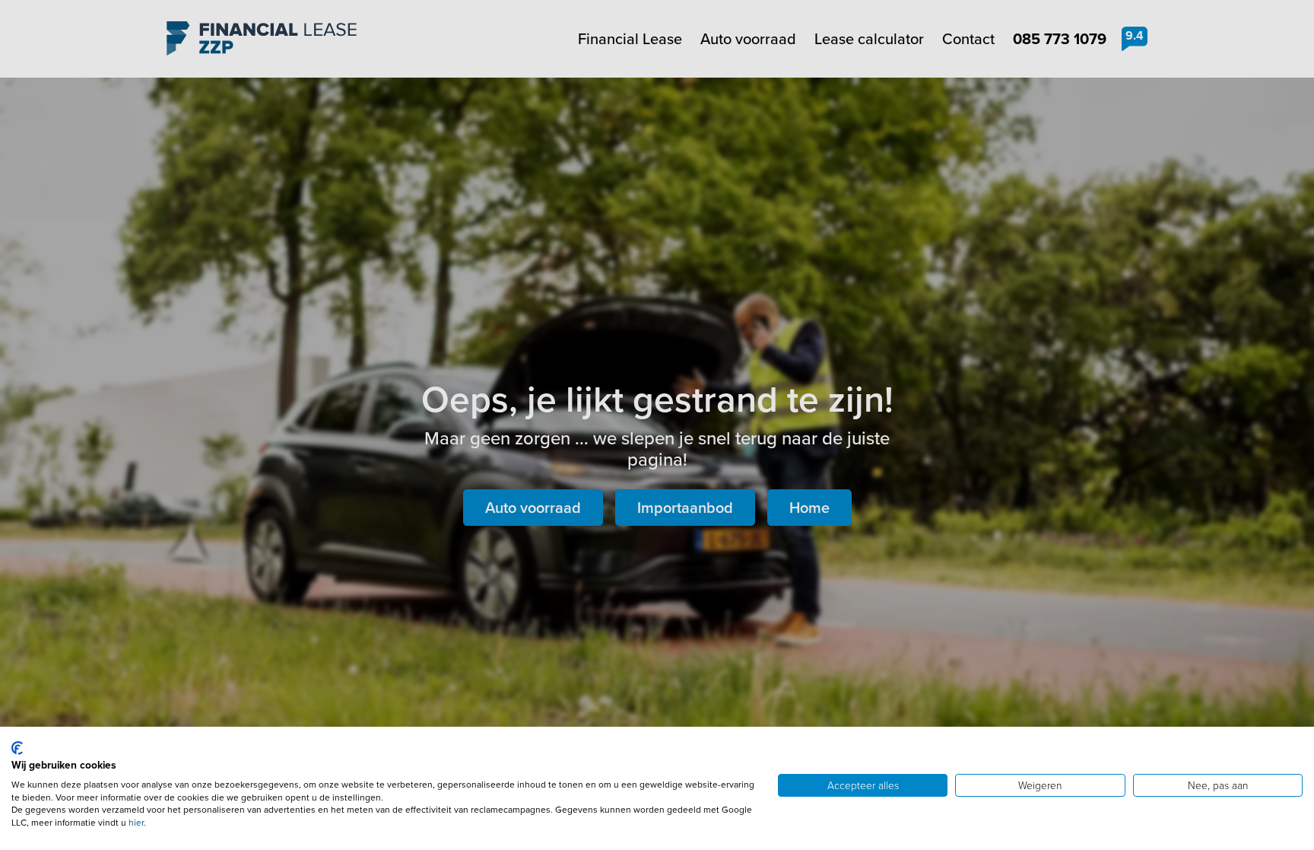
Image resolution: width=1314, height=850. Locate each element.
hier (136, 822)
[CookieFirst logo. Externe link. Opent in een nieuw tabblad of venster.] (17, 748)
